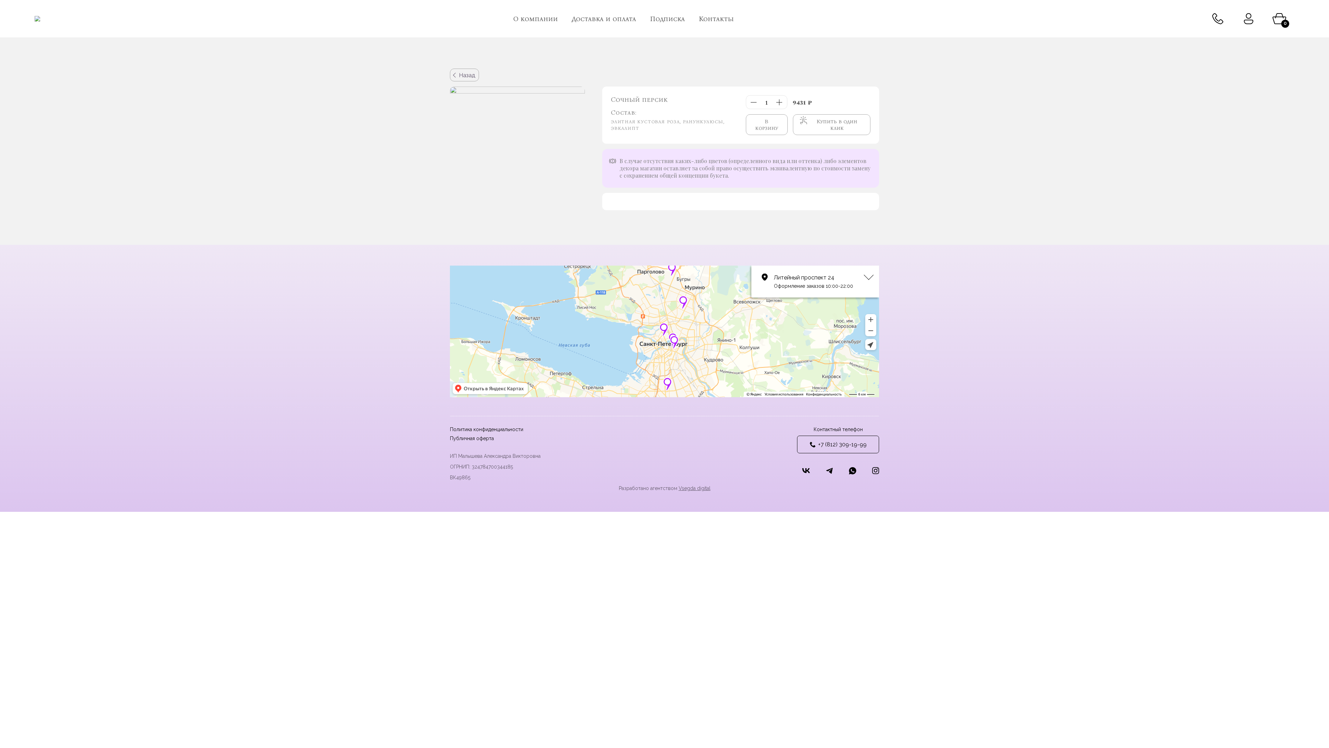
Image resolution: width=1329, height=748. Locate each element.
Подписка (667, 19)
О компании (535, 19)
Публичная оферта (472, 438)
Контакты (716, 19)
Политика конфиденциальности (486, 429)
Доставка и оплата (604, 19)
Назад (467, 75)
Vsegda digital (695, 488)
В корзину (766, 124)
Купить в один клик (837, 124)
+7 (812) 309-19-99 (842, 444)
